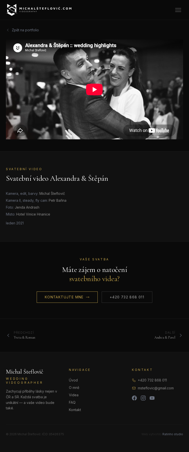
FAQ (72, 402)
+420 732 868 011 (127, 297)
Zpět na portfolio (25, 30)
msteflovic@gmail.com (156, 388)
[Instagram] (143, 398)
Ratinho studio (172, 434)
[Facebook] (134, 398)
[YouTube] (152, 398)
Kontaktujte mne (64, 297)
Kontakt (75, 410)
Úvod (73, 380)
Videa (74, 395)
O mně (74, 387)
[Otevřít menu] (178, 10)
